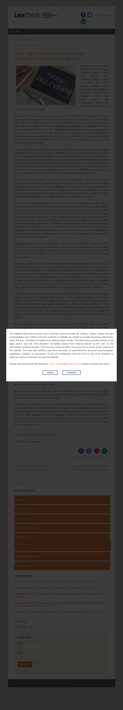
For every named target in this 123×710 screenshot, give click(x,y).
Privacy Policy (74, 364)
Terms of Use (55, 364)
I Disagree (71, 373)
